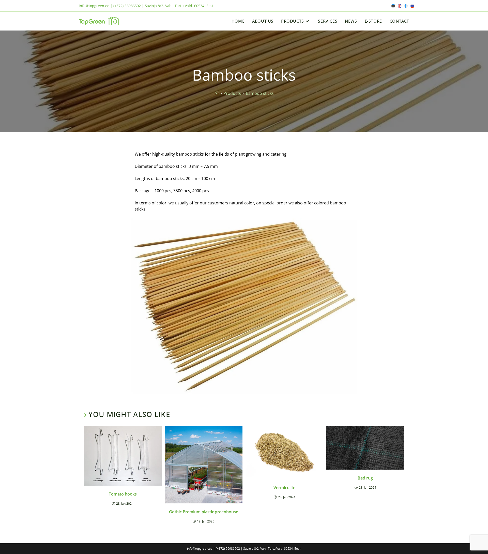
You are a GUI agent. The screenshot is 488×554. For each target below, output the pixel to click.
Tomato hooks (123, 494)
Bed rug (365, 478)
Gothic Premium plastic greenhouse (203, 512)
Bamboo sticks (260, 93)
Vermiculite (284, 487)
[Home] (217, 93)
